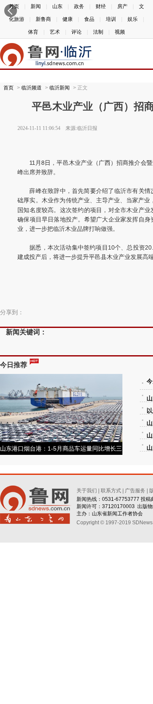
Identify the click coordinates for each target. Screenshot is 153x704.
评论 (76, 32)
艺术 (55, 32)
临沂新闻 (59, 88)
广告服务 (135, 491)
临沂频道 (31, 88)
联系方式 (111, 491)
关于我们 (86, 491)
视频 (120, 32)
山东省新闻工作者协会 (117, 514)
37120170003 (118, 506)
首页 (8, 88)
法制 (98, 32)
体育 (33, 32)
